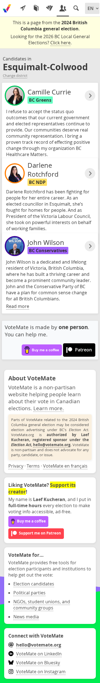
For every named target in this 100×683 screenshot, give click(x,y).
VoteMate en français (65, 466)
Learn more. (48, 408)
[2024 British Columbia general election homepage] (6, 8)
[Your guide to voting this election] (23, 8)
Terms (33, 466)
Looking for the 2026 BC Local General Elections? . (50, 39)
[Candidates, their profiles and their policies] (63, 8)
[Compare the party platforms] (36, 8)
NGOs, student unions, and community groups (41, 605)
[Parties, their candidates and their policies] (49, 8)
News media (26, 617)
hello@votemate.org (51, 444)
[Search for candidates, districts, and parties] (76, 8)
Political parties (29, 593)
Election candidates (33, 584)
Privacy (15, 466)
